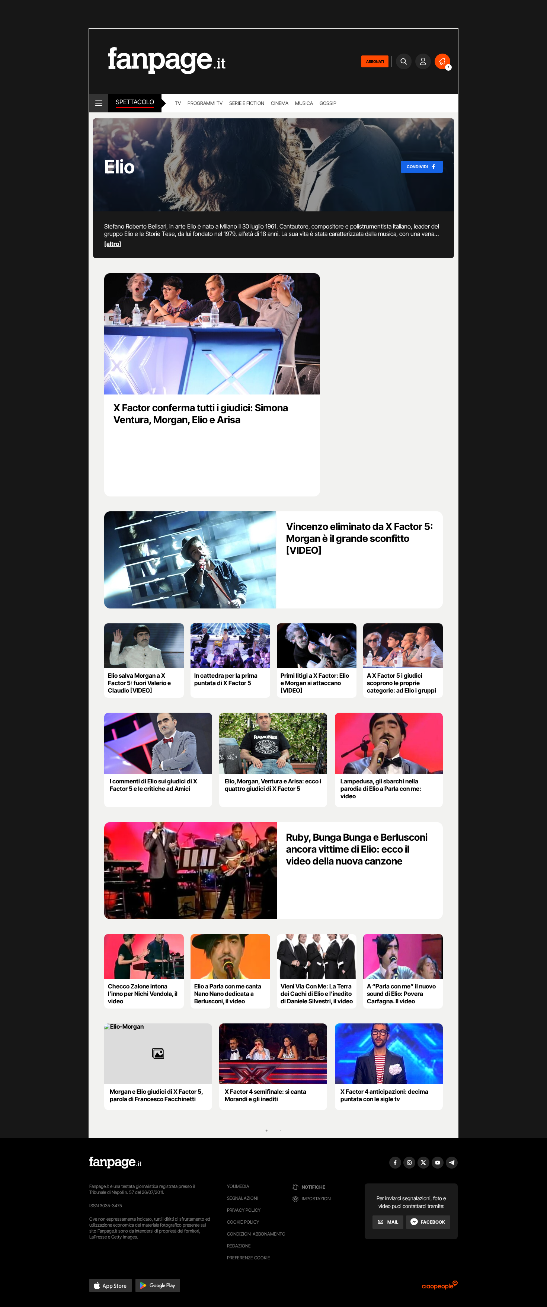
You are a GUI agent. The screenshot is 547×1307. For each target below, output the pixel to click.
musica (304, 103)
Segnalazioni (242, 1198)
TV (178, 103)
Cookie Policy (243, 1222)
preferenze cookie (248, 1257)
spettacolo (135, 102)
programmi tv (205, 103)
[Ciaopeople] (440, 1287)
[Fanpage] (115, 1163)
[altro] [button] (112, 243)
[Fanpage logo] (157, 61)
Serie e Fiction (246, 103)
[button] (110, 1285)
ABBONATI (375, 61)
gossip (328, 103)
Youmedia (238, 1186)
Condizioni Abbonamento (256, 1234)
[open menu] (98, 103)
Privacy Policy (243, 1210)
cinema (279, 103)
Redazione (239, 1246)
